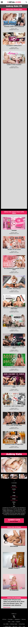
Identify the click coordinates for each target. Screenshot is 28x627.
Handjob (23, 513)
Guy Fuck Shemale (19, 507)
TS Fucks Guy (16, 510)
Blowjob (7, 511)
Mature (8, 509)
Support (18, 621)
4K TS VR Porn (11, 507)
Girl (22, 511)
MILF (24, 510)
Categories (17, 619)
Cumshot (4, 507)
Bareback (20, 509)
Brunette (12, 513)
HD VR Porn (18, 514)
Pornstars (10, 619)
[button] (12, 483)
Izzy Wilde (5, 624)
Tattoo (24, 509)
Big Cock (7, 514)
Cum (21, 510)
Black (16, 513)
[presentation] (13, 481)
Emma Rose (22, 624)
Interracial (12, 514)
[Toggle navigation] (2, 2)
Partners (24, 619)
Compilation (7, 513)
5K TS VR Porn (14, 509)
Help (13, 621)
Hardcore (11, 511)
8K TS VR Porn (17, 511)
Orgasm (4, 510)
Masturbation (10, 510)
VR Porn (4, 619)
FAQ (9, 621)
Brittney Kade (13, 624)
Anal (3, 511)
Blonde (23, 514)
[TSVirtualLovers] (14, 2)
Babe (19, 513)
